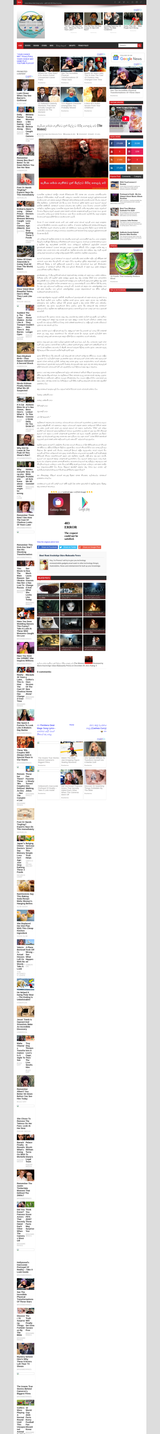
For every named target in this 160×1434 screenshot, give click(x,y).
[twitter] (119, 2)
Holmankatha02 (83, 134)
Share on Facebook (49, 547)
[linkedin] (137, 2)
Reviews (27, 45)
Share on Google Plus (91, 547)
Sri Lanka (97, 134)
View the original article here (48, 542)
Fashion (36, 45)
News (51, 45)
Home (20, 45)
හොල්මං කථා (40, 135)
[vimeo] (124, 2)
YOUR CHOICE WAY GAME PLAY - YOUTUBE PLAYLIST (25, 61)
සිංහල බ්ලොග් (61, 45)
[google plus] (141, 2)
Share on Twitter (70, 547)
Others (44, 45)
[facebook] (115, 2)
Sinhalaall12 (91, 134)
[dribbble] (132, 2)
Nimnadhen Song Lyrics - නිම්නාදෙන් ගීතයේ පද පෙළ (40, 2)
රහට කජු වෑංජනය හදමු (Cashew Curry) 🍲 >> (96, 728)
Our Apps (72, 45)
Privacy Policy (83, 45)
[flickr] (128, 2)
